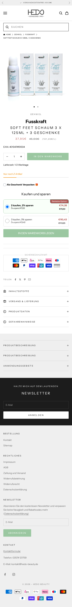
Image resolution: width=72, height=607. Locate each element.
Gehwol (18, 34)
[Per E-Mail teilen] (29, 279)
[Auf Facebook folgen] (5, 574)
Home (8, 34)
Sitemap (7, 445)
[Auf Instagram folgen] (13, 574)
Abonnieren (17, 533)
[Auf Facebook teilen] (15, 279)
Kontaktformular (12, 551)
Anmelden (36, 415)
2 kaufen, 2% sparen (22, 206)
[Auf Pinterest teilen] (24, 279)
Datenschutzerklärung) (16, 513)
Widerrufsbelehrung (14, 478)
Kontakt (7, 440)
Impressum (9, 461)
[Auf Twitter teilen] (20, 279)
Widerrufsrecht (11, 484)
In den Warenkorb (48, 156)
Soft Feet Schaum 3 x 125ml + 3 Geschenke (22, 38)
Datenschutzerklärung (15, 489)
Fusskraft (30, 34)
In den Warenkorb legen (36, 233)
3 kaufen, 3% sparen (21, 220)
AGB (5, 467)
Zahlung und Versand (14, 473)
